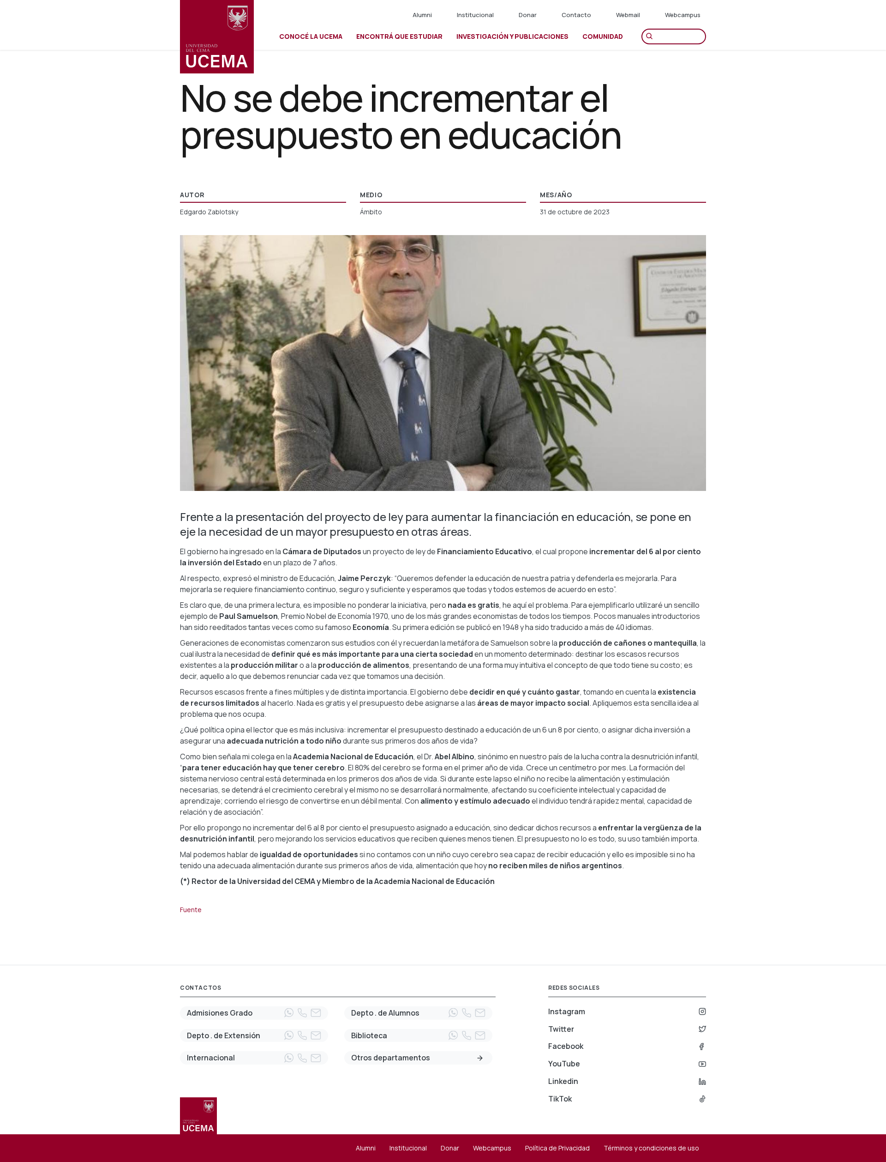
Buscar (651, 36)
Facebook (565, 1046)
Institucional (475, 15)
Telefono (302, 1012)
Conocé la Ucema (310, 36)
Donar (528, 15)
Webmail (628, 15)
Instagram (566, 1011)
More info (479, 1058)
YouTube (564, 1064)
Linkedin (563, 1081)
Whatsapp (288, 1012)
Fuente (191, 909)
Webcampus (682, 15)
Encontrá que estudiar (399, 36)
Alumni (422, 15)
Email (315, 1012)
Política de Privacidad (557, 1148)
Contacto (576, 15)
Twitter (561, 1029)
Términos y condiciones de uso (651, 1148)
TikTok (560, 1099)
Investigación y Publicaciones (512, 36)
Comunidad (602, 36)
